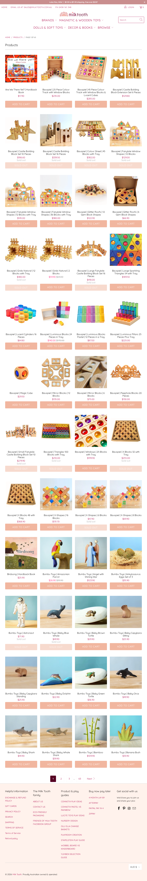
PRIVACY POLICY (13, 811)
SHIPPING (9, 822)
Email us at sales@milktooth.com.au (31, 7)
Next (90, 778)
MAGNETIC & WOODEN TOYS (80, 20)
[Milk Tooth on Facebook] (119, 808)
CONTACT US (39, 807)
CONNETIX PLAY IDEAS (71, 801)
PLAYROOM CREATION (71, 835)
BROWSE (104, 27)
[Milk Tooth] (74, 14)
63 (80, 778)
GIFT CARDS (11, 806)
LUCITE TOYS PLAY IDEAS (72, 815)
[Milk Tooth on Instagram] (129, 808)
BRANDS (48, 20)
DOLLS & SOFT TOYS (48, 27)
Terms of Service (13, 833)
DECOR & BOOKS (80, 27)
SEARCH (9, 817)
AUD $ (133, 866)
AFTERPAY (93, 803)
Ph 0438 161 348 (63, 7)
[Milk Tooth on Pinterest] (124, 808)
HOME (4, 7)
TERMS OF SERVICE (14, 827)
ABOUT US (38, 801)
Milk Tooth (17, 874)
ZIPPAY (92, 813)
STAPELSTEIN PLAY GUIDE (73, 840)
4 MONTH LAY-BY (97, 797)
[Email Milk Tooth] (134, 808)
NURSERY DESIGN (69, 820)
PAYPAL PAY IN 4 (96, 808)
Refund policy (11, 838)
